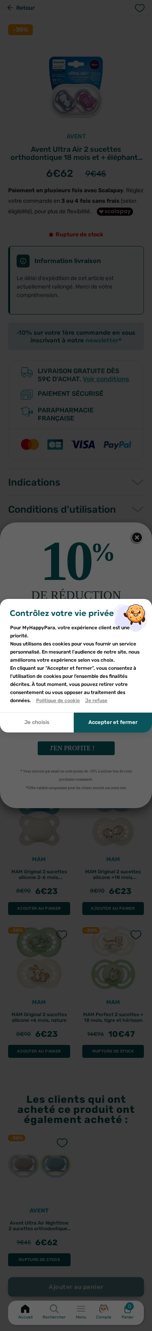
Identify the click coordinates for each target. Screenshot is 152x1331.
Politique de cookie (58, 700)
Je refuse (96, 700)
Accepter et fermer (112, 722)
